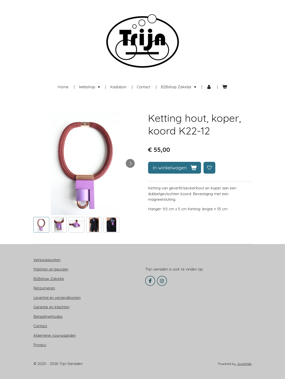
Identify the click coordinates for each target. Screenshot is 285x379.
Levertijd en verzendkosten (57, 297)
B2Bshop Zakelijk (48, 278)
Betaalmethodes (48, 316)
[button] (41, 225)
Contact (40, 325)
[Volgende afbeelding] (130, 163)
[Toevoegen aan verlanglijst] (209, 168)
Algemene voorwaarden (54, 335)
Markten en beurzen (50, 269)
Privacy (39, 344)
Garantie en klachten (51, 307)
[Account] (209, 87)
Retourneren (44, 288)
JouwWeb (244, 364)
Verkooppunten (47, 259)
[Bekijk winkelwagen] (224, 87)
